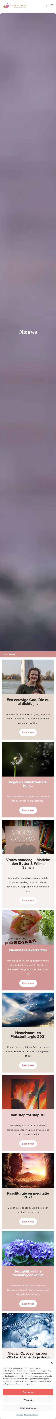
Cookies (20, 1415)
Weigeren (28, 1400)
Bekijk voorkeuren (28, 1408)
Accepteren (28, 1392)
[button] (51, 1362)
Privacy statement (31, 1415)
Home (4, 654)
